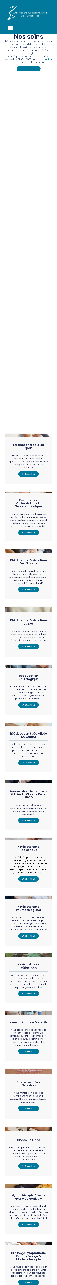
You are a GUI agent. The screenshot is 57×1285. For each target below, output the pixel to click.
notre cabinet (44, 59)
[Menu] (10, 28)
